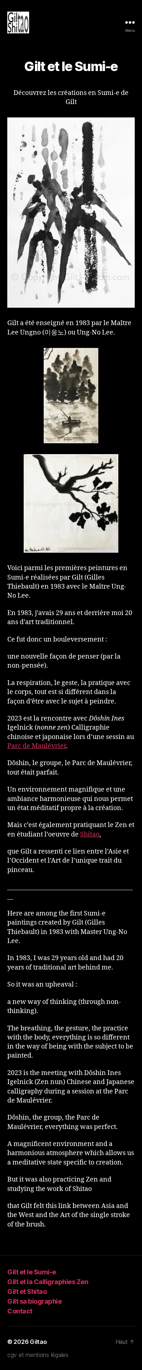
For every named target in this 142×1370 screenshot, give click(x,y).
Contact (19, 1311)
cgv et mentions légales (37, 1354)
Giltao (38, 1341)
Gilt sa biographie (34, 1301)
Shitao (89, 834)
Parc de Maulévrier (36, 746)
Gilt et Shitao (27, 1291)
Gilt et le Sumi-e (31, 1272)
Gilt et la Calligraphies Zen (47, 1282)
